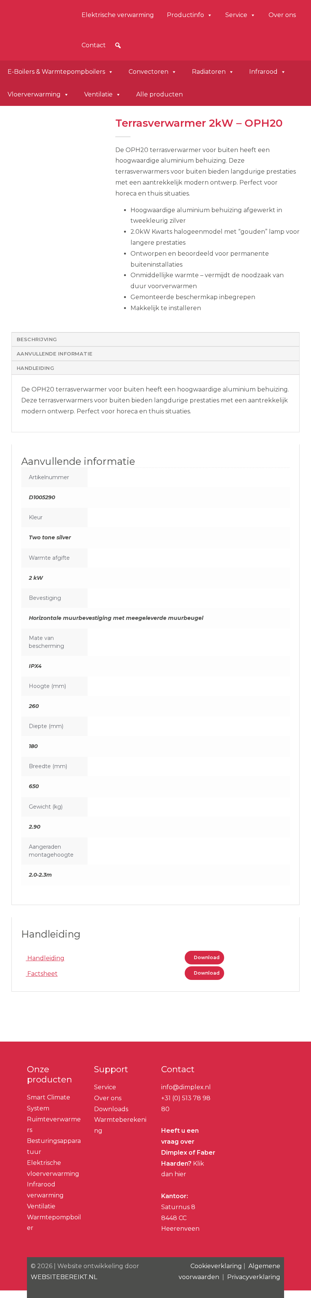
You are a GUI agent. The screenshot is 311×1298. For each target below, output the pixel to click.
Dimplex (34, 29)
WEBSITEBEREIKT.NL (64, 1277)
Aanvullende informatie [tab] (55, 354)
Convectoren (148, 71)
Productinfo (185, 15)
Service (236, 15)
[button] (118, 45)
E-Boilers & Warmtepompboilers (56, 71)
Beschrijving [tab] (37, 339)
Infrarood (263, 71)
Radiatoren (209, 71)
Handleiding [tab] (36, 368)
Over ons (282, 15)
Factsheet (42, 973)
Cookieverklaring (216, 1266)
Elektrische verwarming (118, 15)
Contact (94, 45)
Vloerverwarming (34, 94)
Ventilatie (98, 94)
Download (206, 957)
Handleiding (45, 958)
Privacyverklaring (253, 1277)
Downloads (111, 1109)
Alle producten (159, 94)
